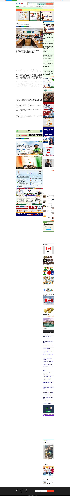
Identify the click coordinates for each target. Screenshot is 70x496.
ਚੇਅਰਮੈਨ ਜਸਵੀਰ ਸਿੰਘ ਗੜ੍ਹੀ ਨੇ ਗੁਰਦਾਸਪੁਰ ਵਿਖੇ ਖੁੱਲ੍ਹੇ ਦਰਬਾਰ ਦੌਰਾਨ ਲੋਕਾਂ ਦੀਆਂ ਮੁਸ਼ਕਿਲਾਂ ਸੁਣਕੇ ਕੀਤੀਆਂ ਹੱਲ (48, 56)
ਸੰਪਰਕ (30, 0)
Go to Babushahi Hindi (15, 0)
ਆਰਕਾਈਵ (23, 0)
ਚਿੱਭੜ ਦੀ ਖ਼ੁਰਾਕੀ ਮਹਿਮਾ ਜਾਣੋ (46, 314)
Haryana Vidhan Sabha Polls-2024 (48, 368)
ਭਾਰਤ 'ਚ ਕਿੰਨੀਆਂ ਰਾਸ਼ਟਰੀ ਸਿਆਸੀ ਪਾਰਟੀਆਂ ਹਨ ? (48, 275)
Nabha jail (44, 370)
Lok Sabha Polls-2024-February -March (48, 398)
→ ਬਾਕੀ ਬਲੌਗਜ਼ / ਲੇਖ (52, 220)
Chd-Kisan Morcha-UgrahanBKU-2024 (48, 367)
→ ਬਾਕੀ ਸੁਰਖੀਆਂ (52, 76)
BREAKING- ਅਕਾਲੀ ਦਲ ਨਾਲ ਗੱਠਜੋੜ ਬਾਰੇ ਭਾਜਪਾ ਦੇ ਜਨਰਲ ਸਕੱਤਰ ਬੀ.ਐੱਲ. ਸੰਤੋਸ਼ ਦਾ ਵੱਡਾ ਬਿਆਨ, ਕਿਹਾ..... (48, 44)
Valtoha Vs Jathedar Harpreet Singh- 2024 (47, 359)
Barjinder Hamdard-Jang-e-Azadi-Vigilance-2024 (48, 390)
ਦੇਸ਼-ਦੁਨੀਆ (33, 6)
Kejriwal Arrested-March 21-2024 (48, 400)
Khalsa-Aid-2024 (45, 374)
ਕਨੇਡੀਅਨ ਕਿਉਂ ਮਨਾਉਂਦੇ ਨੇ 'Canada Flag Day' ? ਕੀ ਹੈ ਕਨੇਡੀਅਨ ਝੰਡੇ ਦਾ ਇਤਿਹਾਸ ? (48, 254)
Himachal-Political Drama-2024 (48, 401)
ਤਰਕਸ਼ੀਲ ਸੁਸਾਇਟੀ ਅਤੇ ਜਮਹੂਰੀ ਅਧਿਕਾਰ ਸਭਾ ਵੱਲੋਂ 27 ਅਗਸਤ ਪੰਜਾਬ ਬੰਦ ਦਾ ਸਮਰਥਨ (48, 64)
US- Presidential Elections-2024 (48, 354)
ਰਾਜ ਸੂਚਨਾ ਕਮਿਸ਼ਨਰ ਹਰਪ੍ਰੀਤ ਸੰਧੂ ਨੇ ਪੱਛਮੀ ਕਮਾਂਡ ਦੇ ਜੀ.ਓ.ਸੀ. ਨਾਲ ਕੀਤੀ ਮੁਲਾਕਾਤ (48, 66)
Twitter (20, 26)
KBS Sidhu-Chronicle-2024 (47, 394)
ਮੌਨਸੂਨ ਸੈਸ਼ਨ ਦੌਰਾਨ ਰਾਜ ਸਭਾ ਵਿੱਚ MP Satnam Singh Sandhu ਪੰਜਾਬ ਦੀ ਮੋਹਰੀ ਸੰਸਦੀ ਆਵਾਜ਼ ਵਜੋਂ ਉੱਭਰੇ (48, 34)
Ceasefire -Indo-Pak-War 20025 (48, 344)
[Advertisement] (29, 63)
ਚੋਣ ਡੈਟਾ (28, 0)
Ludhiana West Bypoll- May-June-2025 (48, 342)
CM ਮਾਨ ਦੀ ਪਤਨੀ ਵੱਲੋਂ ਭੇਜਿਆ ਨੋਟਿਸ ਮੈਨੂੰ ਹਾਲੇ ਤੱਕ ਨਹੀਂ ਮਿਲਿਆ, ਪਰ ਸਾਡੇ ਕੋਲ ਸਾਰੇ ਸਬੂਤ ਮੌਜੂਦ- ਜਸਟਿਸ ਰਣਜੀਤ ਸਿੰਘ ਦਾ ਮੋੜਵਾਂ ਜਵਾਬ (48, 47)
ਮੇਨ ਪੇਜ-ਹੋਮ (18, 6)
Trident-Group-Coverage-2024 (47, 385)
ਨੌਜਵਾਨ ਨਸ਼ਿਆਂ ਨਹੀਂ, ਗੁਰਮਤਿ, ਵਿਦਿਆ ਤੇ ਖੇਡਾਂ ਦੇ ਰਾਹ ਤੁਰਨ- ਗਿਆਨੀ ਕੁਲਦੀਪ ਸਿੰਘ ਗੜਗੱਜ (48, 74)
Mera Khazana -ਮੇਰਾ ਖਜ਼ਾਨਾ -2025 (47, 338)
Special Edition (46, 440)
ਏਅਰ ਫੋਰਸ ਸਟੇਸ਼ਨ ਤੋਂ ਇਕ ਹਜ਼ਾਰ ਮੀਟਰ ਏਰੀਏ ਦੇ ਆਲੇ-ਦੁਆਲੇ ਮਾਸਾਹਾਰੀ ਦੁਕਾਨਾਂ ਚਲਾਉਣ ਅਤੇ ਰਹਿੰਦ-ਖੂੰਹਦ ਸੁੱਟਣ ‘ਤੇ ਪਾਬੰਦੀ (48, 61)
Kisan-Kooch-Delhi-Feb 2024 (47, 403)
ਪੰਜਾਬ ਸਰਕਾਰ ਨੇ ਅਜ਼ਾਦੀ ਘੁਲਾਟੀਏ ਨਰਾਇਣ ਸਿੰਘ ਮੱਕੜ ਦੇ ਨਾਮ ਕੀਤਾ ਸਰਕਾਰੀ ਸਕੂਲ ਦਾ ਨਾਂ (48, 53)
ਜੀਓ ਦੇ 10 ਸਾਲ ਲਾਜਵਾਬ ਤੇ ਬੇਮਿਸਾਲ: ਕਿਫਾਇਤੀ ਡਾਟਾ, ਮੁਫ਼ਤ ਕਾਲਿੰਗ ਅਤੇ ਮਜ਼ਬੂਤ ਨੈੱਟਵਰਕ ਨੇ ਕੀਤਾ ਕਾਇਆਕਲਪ (48, 69)
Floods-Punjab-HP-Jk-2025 (47, 336)
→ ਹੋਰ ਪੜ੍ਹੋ (52, 170)
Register (65, 0)
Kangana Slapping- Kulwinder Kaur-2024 (48, 388)
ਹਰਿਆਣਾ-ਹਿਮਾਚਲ (25, 6)
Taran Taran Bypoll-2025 (46, 339)
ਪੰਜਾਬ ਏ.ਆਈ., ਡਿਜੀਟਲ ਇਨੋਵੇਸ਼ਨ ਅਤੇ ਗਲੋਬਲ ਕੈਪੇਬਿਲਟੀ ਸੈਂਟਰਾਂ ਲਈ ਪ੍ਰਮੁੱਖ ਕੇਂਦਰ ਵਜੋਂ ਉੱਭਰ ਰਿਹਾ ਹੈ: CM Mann (23, 9)
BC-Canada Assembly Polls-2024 (48, 361)
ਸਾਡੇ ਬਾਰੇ (18, 0)
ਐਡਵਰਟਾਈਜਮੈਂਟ (26, 0)
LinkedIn (22, 26)
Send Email (27, 26)
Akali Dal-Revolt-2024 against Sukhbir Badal (47, 380)
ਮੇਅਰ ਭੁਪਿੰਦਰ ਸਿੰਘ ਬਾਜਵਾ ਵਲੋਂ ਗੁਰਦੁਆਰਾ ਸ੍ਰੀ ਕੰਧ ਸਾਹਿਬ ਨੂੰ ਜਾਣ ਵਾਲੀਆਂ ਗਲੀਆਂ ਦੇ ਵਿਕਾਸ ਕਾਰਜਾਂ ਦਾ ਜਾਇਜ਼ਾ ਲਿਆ (48, 50)
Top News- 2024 (45, 362)
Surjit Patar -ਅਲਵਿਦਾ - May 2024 (48, 392)
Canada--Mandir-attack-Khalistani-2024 (48, 356)
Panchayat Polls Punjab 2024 (47, 364)
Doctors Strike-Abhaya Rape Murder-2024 (47, 373)
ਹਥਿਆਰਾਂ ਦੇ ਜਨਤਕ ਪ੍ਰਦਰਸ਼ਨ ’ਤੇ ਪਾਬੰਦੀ (47, 58)
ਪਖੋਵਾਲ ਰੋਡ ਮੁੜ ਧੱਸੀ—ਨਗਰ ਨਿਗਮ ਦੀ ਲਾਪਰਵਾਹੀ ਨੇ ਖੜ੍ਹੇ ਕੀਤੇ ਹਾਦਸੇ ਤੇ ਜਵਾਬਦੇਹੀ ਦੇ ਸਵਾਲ (48, 72)
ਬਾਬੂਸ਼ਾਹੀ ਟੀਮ (21, 0)
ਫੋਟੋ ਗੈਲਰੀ (37, 6)
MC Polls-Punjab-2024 (46, 348)
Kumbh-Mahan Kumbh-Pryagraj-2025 (48, 346)
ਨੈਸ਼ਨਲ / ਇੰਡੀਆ (29, 6)
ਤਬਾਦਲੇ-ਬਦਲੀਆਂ (21, 6)
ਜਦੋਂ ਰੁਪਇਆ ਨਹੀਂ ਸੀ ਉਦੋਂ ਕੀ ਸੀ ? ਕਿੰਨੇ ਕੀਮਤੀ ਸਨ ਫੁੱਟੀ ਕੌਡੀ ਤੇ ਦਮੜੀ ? (48, 265)
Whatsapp (25, 26)
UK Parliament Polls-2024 (47, 378)
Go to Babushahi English (8, 0)
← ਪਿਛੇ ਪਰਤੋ (41, 26)
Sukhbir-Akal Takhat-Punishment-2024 (48, 352)
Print (30, 26)
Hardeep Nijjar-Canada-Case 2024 (48, 382)
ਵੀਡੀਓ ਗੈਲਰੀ (40, 6)
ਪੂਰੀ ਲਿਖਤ (49, 411)
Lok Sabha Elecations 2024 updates (48, 395)
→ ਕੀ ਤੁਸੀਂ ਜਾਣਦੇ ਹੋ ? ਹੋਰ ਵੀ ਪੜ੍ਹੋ (50, 316)
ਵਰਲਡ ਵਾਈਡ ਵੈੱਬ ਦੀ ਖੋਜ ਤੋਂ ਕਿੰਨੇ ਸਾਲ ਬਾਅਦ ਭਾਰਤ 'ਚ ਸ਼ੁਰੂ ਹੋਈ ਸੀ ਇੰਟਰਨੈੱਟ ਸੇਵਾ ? (48, 295)
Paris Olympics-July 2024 (47, 376)
